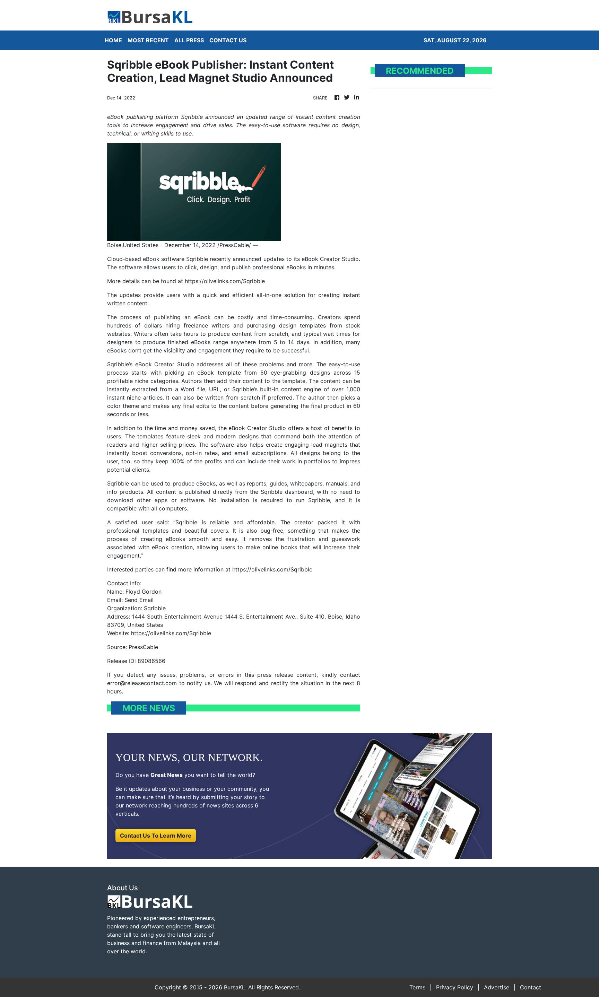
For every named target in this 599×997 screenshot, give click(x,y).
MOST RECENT (148, 40)
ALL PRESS (189, 40)
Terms (417, 987)
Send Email (139, 599)
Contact (530, 987)
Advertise (496, 987)
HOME (113, 40)
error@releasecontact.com (142, 683)
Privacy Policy (454, 987)
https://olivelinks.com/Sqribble (225, 281)
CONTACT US (227, 40)
